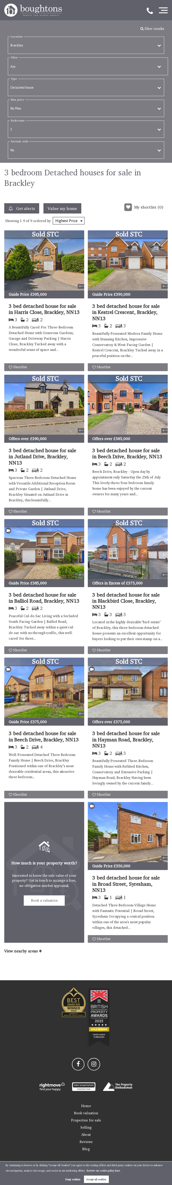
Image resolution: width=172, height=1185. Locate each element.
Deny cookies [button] (72, 1179)
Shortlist (20, 367)
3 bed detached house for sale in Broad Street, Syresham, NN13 (126, 883)
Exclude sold (19, 141)
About (86, 1134)
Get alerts (25, 208)
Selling (86, 1127)
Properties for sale (86, 1120)
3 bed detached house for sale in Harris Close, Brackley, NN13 (44, 309)
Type (14, 78)
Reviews (86, 1142)
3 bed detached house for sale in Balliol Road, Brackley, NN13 (44, 598)
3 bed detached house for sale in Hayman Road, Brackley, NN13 (126, 739)
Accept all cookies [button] (96, 1179)
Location (17, 36)
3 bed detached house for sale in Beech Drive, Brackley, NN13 (127, 453)
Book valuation (86, 1113)
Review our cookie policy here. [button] (103, 1170)
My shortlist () (148, 207)
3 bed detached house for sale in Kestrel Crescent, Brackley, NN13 (126, 312)
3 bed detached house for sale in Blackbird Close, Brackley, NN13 (126, 601)
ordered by (42, 221)
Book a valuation (44, 900)
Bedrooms (18, 120)
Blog (86, 1149)
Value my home (62, 208)
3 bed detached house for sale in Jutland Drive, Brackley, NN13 (42, 456)
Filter (14, 57)
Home (86, 1106)
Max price (17, 99)
